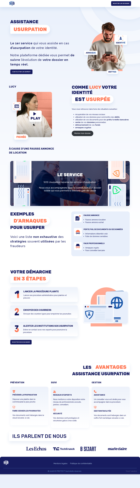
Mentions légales (60, 463)
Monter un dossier (121, 3)
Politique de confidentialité (81, 463)
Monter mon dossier (82, 133)
